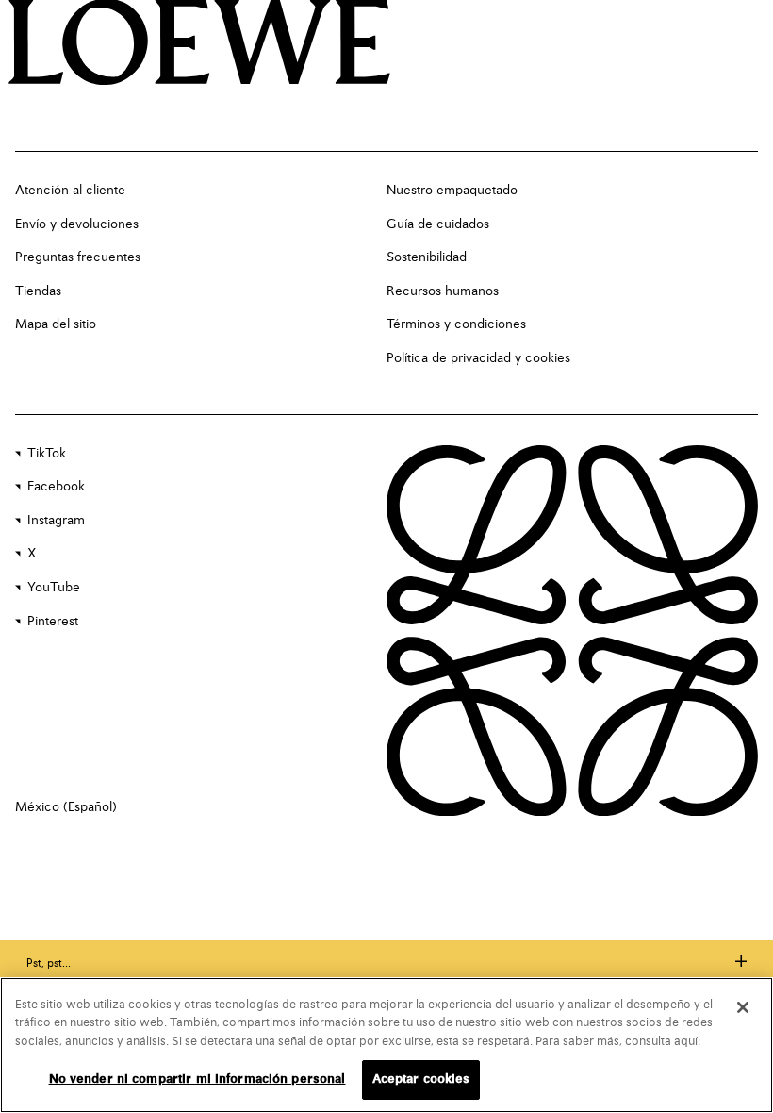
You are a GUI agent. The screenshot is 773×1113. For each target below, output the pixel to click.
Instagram (56, 520)
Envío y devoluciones (77, 224)
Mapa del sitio (55, 324)
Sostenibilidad (426, 257)
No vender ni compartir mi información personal (197, 1079)
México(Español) (66, 807)
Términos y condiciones (456, 324)
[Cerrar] (743, 1007)
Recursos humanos (442, 291)
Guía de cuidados (437, 224)
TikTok (46, 453)
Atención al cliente (70, 190)
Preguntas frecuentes (77, 257)
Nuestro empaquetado (452, 190)
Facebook (56, 486)
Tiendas (38, 291)
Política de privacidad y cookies (478, 358)
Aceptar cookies (421, 1079)
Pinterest (52, 621)
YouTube (53, 587)
